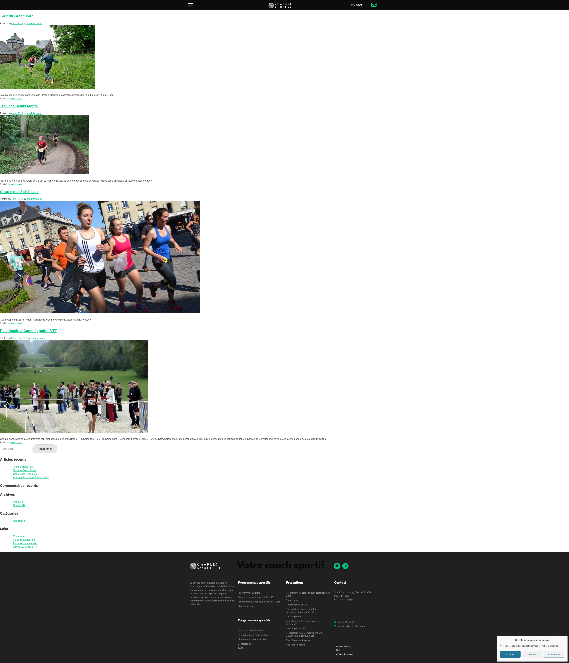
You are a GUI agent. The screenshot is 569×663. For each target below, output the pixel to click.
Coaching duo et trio (296, 604)
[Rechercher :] (16, 449)
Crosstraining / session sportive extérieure (303, 622)
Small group (292, 600)
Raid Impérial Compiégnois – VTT (28, 331)
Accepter (510, 654)
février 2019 (19, 505)
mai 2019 (18, 502)
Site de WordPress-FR (25, 547)
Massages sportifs (295, 644)
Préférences (554, 654)
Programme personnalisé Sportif (255, 597)
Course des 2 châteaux (19, 192)
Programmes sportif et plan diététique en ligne (308, 594)
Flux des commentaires (25, 543)
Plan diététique (246, 606)
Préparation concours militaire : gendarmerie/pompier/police (302, 611)
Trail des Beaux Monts (19, 106)
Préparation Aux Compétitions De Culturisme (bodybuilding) (304, 634)
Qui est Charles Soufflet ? (251, 630)
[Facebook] (337, 566)
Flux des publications (24, 540)
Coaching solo (293, 616)
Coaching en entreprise (298, 640)
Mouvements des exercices (252, 639)
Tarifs (241, 648)
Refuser (532, 654)
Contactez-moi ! (246, 643)
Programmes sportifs (249, 592)
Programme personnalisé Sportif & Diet (259, 601)
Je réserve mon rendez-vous (253, 635)
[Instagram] (345, 566)
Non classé (16, 98)
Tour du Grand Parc (16, 16)
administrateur (34, 23)
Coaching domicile (295, 628)
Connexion (19, 536)
